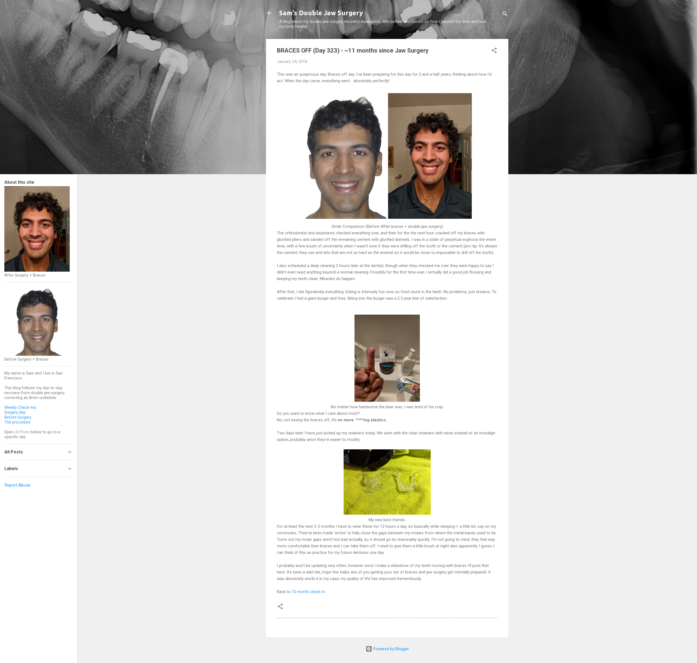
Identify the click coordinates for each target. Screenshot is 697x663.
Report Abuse (17, 485)
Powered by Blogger (390, 648)
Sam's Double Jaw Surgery (321, 13)
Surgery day (14, 412)
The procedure (17, 422)
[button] (494, 51)
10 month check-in (308, 591)
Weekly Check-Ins (20, 407)
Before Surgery (17, 417)
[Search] (505, 15)
